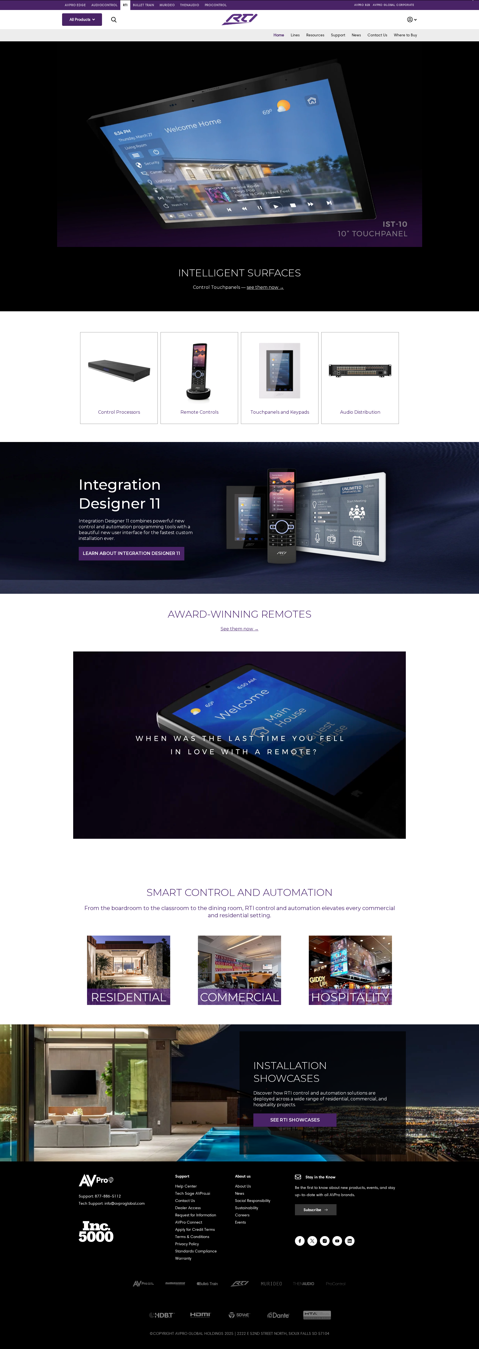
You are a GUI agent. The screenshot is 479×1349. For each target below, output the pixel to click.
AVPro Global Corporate (393, 5)
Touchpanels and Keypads (279, 412)
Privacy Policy (187, 1244)
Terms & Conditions (192, 1236)
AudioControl (104, 5)
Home (279, 35)
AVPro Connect (188, 1222)
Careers (242, 1215)
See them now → (240, 628)
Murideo (167, 5)
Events (240, 1222)
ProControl (216, 5)
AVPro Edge (75, 5)
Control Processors (119, 412)
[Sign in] (412, 19)
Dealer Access (188, 1208)
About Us (243, 1186)
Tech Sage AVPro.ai (192, 1193)
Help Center (186, 1186)
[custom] (300, 1241)
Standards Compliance (196, 1251)
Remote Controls (199, 412)
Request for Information (195, 1215)
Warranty (183, 1258)
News (356, 35)
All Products (80, 19)
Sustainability (246, 1208)
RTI (125, 5)
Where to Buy (405, 35)
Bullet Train (143, 5)
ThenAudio (189, 5)
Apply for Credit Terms (195, 1229)
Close (113, 19)
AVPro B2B (362, 5)
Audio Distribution (360, 412)
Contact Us (377, 35)
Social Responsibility (252, 1200)
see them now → (265, 287)
